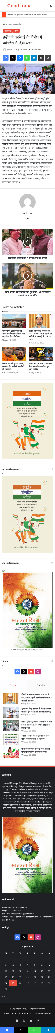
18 (13, 977)
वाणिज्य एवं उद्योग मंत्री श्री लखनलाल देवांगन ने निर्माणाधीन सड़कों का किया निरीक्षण (13, 334)
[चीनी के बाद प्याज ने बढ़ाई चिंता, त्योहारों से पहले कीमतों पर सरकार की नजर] (11, 752)
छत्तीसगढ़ (20, 24)
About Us (16, 1013)
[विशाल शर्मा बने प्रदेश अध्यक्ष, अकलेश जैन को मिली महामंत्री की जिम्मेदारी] (14, 354)
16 (49, 971)
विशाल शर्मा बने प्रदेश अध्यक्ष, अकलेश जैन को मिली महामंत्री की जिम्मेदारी (13, 366)
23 (49, 977)
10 (6, 971)
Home (8, 24)
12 (20, 971)
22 (42, 977)
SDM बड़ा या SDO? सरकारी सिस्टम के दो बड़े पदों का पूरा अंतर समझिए (40, 366)
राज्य (14, 24)
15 (42, 971)
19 (20, 977)
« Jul (4, 996)
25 (13, 983)
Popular (41, 685)
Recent (13, 685)
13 (27, 971)
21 (35, 977)
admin (9, 50)
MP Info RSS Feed (43, 1013)
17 (6, 977)
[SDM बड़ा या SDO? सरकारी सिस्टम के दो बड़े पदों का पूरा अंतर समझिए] (41, 354)
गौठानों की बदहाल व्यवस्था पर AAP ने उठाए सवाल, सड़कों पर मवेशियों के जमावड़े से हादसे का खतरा (40, 335)
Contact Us (27, 1013)
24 (6, 983)
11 (13, 971)
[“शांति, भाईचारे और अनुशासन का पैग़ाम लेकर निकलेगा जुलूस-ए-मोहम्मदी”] (11, 739)
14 (35, 971)
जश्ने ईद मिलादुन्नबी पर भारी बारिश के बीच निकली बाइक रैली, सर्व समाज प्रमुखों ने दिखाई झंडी (36, 724)
